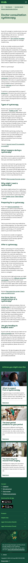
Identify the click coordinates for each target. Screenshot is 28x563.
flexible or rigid (13, 110)
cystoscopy (4, 78)
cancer (5, 198)
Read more (5, 402)
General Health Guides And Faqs (9, 9)
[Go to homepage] (4, 2)
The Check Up (8, 7)
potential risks (5, 307)
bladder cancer (10, 196)
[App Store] (6, 503)
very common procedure (17, 38)
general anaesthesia (13, 206)
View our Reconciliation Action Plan (16, 549)
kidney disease (19, 196)
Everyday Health (19, 7)
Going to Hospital (6, 333)
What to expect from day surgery (15, 179)
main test (8, 85)
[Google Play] (7, 508)
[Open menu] (26, 2)
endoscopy (4, 93)
